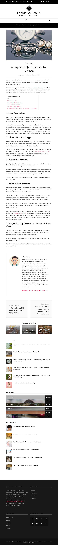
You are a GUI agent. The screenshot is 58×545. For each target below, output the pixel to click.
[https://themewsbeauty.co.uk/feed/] (46, 523)
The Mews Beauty (18, 541)
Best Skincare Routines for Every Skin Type (24, 383)
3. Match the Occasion (14, 104)
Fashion (8, 523)
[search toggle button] (49, 20)
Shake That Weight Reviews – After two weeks (26, 449)
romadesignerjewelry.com (41, 151)
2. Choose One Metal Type (15, 102)
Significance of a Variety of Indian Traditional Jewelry (27, 457)
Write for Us (23, 1)
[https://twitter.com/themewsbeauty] (37, 519)
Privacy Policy (15, 1)
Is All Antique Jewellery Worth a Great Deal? (28, 331)
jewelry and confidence (36, 88)
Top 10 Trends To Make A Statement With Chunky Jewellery (44, 331)
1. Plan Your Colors (13, 100)
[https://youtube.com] (32, 523)
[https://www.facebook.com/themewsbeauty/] (32, 519)
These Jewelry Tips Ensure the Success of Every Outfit (22, 108)
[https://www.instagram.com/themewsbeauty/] (41, 519)
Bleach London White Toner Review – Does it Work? (27, 441)
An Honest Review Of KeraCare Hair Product (25, 434)
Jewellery (29, 63)
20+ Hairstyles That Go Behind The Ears (24, 426)
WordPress (25, 542)
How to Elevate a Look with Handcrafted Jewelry (26, 352)
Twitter (31, 290)
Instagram (37, 290)
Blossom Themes (41, 541)
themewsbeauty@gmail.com (15, 501)
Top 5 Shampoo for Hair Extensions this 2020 (25, 465)
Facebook (44, 290)
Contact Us (30, 1)
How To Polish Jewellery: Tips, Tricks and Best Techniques (12, 331)
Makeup (8, 520)
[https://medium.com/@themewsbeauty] (37, 523)
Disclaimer (8, 1)
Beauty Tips (9, 517)
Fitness (8, 525)
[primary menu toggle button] (26, 20)
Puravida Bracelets (20, 213)
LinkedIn (25, 290)
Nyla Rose (22, 75)
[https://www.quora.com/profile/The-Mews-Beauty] (41, 523)
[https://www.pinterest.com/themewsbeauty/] (46, 519)
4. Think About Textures (14, 106)
